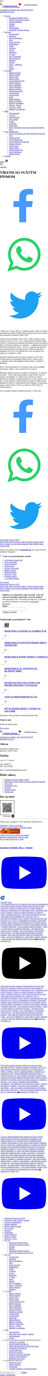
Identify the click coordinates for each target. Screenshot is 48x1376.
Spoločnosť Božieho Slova (18, 18)
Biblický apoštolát (15, 101)
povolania (35, 542)
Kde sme (7, 32)
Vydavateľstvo (14, 93)
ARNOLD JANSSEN (17, 1342)
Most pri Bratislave (15, 38)
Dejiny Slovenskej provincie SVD (21, 1253)
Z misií (11, 121)
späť (1, 1)
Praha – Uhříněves (15, 65)
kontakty (8, 544)
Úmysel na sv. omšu (16, 839)
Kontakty (7, 156)
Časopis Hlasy (14, 95)
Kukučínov (13, 52)
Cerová (11, 50)
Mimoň (11, 69)
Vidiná (11, 46)
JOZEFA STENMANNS (18, 1356)
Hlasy (2, 544)
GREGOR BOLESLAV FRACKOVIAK (24, 1346)
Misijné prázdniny (15, 89)
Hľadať (24, 1373)
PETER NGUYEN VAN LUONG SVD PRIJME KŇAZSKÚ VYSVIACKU (22, 684)
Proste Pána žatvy (10, 564)
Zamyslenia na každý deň (13, 560)
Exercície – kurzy (15, 107)
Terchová (12, 48)
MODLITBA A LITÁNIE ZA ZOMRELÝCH (25, 631)
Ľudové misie (14, 77)
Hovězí (11, 63)
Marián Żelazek (14, 154)
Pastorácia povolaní (16, 91)
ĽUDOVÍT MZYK (16, 1352)
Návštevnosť (9, 792)
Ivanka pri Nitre (14, 42)
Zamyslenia (4, 540)
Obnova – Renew (15, 105)
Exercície (12, 540)
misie (31, 544)
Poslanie (12, 24)
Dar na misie (13, 119)
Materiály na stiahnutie (17, 109)
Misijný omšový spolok (12, 1226)
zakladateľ (25, 544)
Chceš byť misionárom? (12, 1222)
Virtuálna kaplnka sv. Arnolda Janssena (11, 577)
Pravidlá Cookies (26, 828)
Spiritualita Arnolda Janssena (19, 30)
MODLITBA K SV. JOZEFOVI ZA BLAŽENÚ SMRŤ (20, 669)
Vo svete (12, 115)
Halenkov (12, 61)
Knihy (11, 97)
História (12, 26)
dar (12, 544)
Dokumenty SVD (10, 786)
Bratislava (12, 36)
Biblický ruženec (10, 570)
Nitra (11, 40)
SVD (17, 540)
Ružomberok (13, 44)
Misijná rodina (14, 79)
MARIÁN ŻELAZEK (17, 1359)
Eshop (2, 162)
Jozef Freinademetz (16, 140)
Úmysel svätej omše (11, 568)
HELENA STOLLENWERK (19, 1354)
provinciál (17, 544)
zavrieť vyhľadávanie (7, 1375)
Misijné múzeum (15, 83)
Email (5, 606)
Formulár (7, 788)
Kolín (11, 67)
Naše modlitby (14, 28)
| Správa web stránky (15, 826)
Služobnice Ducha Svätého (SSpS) (16, 780)
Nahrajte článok (10, 790)
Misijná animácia (15, 73)
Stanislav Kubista (15, 144)
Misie (6, 111)
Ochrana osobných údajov (9, 828)
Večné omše (4, 542)
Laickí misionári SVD (16, 81)
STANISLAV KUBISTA (18, 1348)
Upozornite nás (25, 550)
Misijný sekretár (14, 75)
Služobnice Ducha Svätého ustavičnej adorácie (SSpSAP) (24, 782)
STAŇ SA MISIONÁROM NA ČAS (20, 697)
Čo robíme (8, 71)
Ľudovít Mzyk (14, 148)
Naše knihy (13, 1318)
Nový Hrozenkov (15, 56)
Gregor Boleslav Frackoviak (19, 142)
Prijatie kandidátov (15, 22)
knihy (42, 542)
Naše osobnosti (14, 117)
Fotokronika (13, 126)
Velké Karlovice (14, 58)
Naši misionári (14, 113)
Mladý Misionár (14, 1320)
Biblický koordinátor (16, 103)
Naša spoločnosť (15, 542)
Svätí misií (12, 124)
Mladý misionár (14, 99)
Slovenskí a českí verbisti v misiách (16, 1220)
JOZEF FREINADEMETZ (19, 1344)
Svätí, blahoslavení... (11, 132)
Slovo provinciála (10, 562)
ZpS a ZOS (8, 784)
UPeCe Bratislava (15, 87)
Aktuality (3, 167)
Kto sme (7, 16)
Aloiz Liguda (13, 146)
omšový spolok (26, 542)
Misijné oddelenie (10, 1224)
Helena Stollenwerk (16, 150)
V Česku (12, 54)
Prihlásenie (4, 826)
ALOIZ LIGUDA (15, 1350)
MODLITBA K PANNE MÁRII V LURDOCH (25, 657)
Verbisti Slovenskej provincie (19, 20)
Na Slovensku (14, 34)
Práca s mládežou (15, 85)
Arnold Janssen (14, 138)
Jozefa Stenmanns (15, 152)
